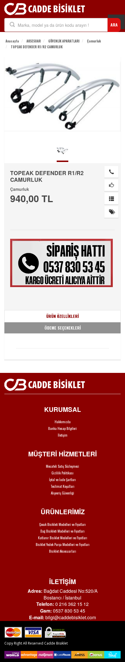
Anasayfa (12, 41)
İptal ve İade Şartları (62, 479)
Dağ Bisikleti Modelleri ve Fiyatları (62, 531)
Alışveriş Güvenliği (62, 493)
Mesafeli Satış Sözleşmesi (62, 466)
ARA (114, 25)
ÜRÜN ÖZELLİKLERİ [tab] (62, 316)
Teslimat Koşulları (62, 486)
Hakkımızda (63, 421)
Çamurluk (94, 41)
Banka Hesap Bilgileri (62, 428)
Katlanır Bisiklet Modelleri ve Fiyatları (62, 537)
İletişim (62, 435)
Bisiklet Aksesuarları (62, 551)
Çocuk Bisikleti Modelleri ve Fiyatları (62, 524)
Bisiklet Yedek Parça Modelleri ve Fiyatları (63, 544)
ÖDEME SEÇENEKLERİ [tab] (62, 328)
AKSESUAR (33, 41)
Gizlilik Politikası (62, 473)
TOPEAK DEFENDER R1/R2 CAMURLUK (37, 47)
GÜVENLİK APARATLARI (63, 41)
